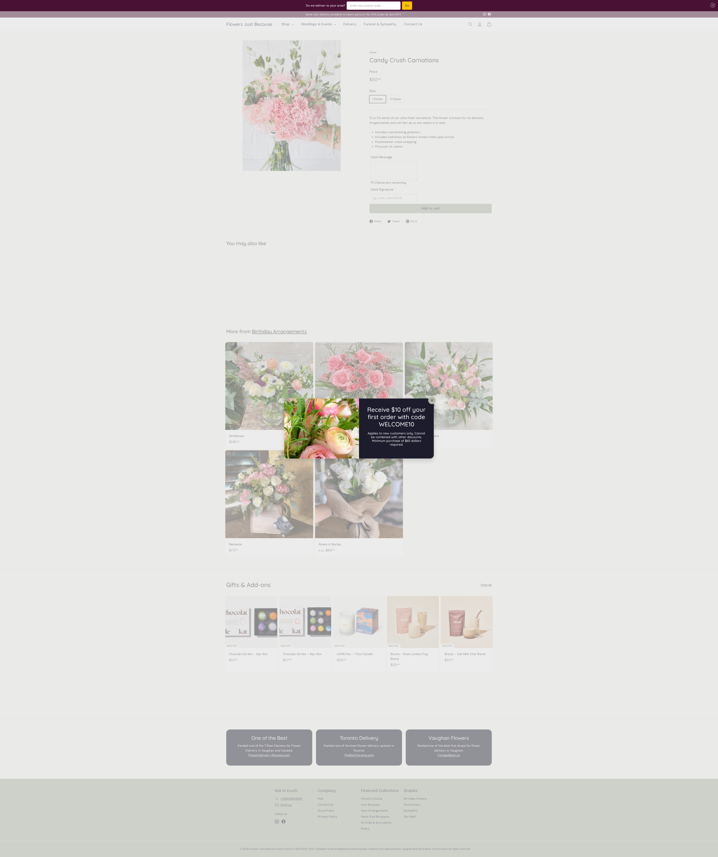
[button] (712, 5)
